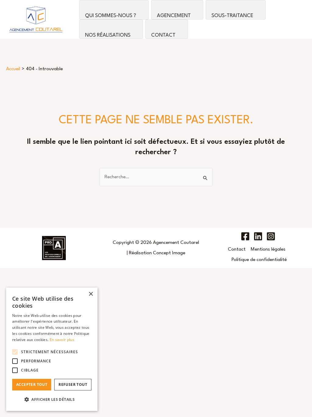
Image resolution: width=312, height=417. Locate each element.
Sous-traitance (232, 15)
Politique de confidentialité (259, 259)
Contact (163, 35)
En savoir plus (62, 339)
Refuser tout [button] (72, 384)
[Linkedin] (258, 236)
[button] (51, 399)
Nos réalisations (107, 35)
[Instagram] (270, 236)
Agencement (174, 15)
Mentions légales (268, 249)
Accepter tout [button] (31, 384)
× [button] (90, 294)
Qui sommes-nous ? (110, 15)
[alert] (52, 349)
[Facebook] (245, 236)
